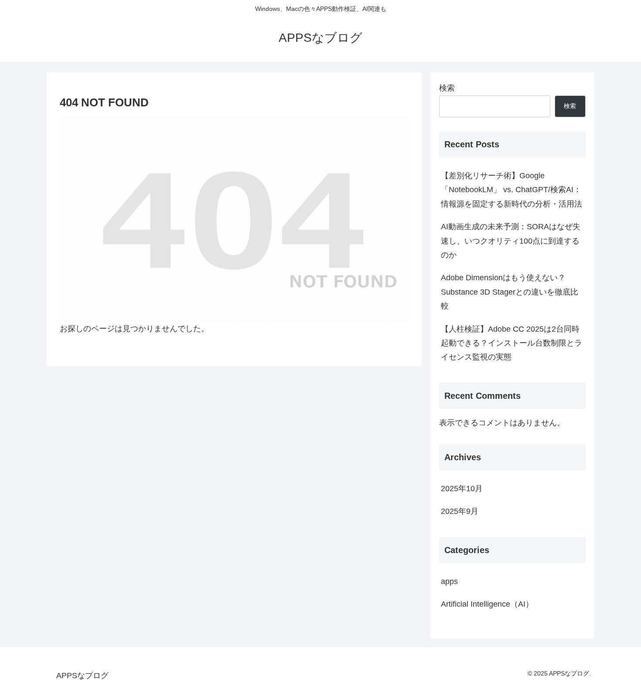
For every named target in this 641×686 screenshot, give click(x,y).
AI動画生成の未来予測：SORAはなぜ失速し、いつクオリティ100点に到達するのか (510, 240)
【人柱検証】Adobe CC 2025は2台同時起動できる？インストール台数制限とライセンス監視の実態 (511, 343)
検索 (447, 88)
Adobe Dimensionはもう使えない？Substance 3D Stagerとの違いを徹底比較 (509, 291)
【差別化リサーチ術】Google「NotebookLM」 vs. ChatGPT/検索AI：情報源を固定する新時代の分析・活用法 (511, 189)
